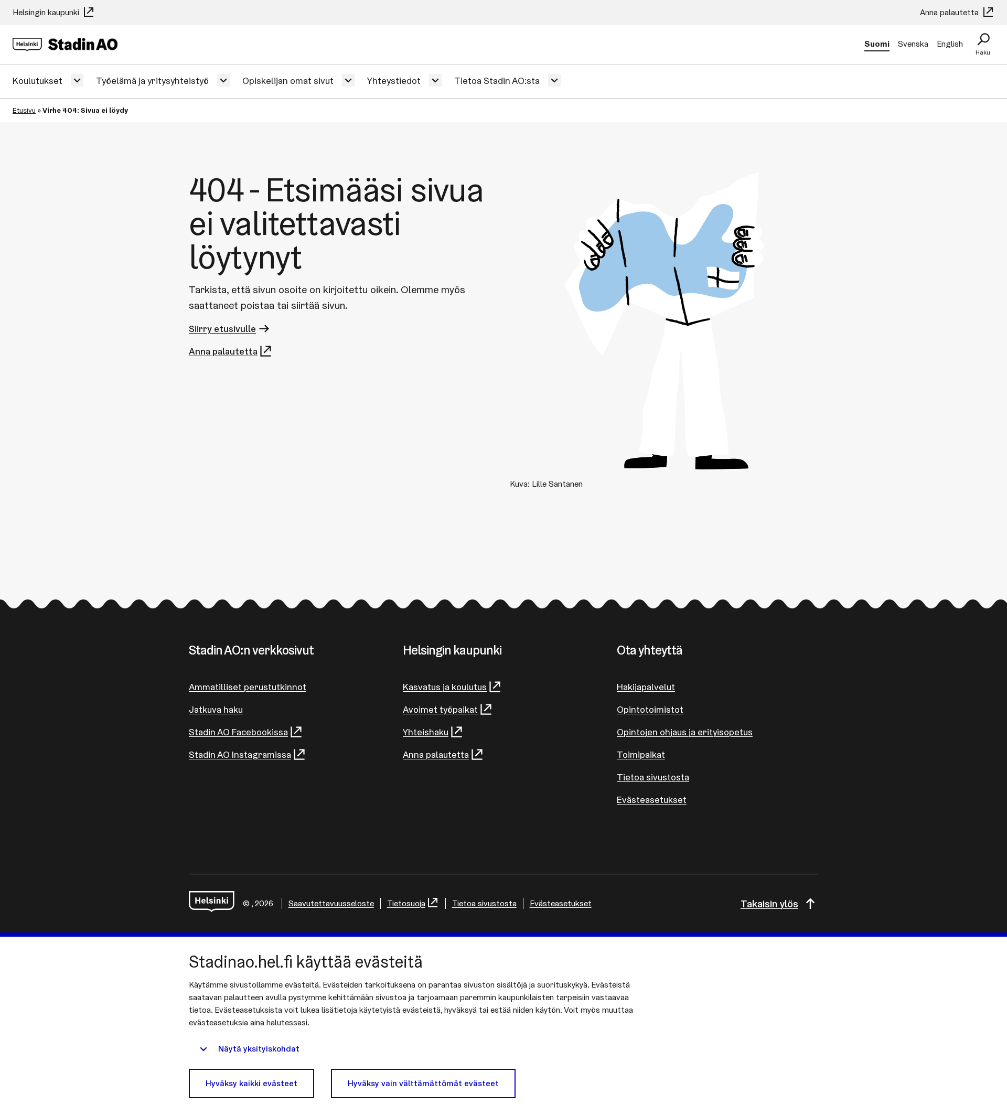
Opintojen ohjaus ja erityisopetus (685, 732)
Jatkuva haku (216, 709)
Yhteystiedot (394, 80)
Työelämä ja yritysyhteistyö (152, 80)
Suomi (877, 43)
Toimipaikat (641, 754)
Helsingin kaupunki (47, 12)
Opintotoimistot (650, 709)
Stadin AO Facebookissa (238, 732)
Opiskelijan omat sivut (288, 80)
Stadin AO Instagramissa (240, 754)
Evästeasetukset (652, 800)
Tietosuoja (406, 903)
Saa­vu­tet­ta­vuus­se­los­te (331, 903)
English (950, 43)
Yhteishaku (425, 732)
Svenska (913, 43)
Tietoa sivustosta (653, 777)
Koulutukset (37, 80)
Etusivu (24, 110)
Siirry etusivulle (222, 329)
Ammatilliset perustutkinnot (247, 687)
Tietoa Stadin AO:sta (497, 80)
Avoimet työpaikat (440, 709)
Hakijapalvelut (646, 687)
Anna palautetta (950, 12)
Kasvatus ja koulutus (445, 687)
